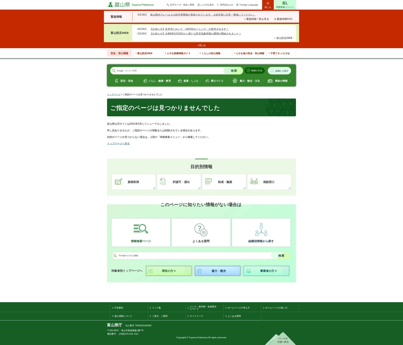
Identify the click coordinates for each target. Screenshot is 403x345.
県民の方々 (169, 270)
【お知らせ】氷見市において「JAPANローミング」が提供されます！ (189, 29)
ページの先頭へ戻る (280, 338)
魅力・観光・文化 (250, 80)
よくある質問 (201, 241)
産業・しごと (191, 80)
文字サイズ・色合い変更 (182, 4)
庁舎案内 (118, 307)
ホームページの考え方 (239, 307)
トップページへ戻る (118, 143)
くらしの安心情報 (211, 53)
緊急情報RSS (284, 19)
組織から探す (282, 71)
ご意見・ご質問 (159, 316)
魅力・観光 (219, 270)
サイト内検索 (113, 70)
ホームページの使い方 (276, 307)
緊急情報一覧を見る (257, 19)
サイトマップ (196, 316)
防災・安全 (127, 80)
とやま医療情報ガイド (178, 53)
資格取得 (133, 182)
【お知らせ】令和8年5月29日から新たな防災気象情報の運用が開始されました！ (195, 33)
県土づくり (217, 80)
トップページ (113, 94)
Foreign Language (249, 4)
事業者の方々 (268, 270)
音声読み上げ (226, 4)
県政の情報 (281, 80)
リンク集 (156, 307)
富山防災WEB (284, 38)
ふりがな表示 (207, 4)
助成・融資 (225, 182)
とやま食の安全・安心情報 (250, 53)
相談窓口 (269, 182)
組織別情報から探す (261, 241)
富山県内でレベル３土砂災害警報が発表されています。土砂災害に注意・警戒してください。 (203, 14)
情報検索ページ (141, 241)
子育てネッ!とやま (280, 53)
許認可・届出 (181, 182)
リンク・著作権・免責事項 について (203, 307)
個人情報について (123, 316)
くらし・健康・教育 (159, 80)
